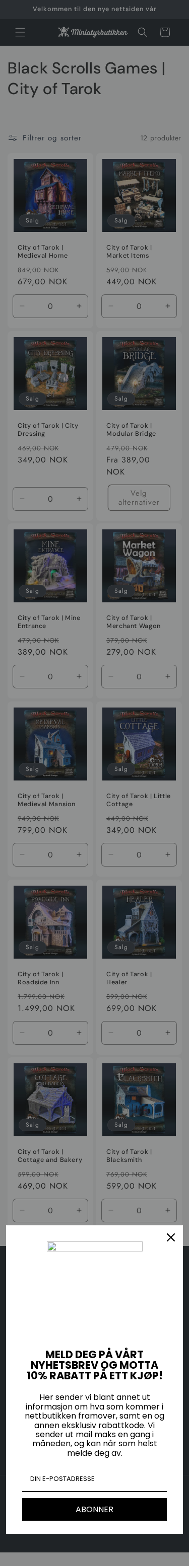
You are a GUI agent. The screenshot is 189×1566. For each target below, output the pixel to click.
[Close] (171, 1237)
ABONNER (94, 1509)
